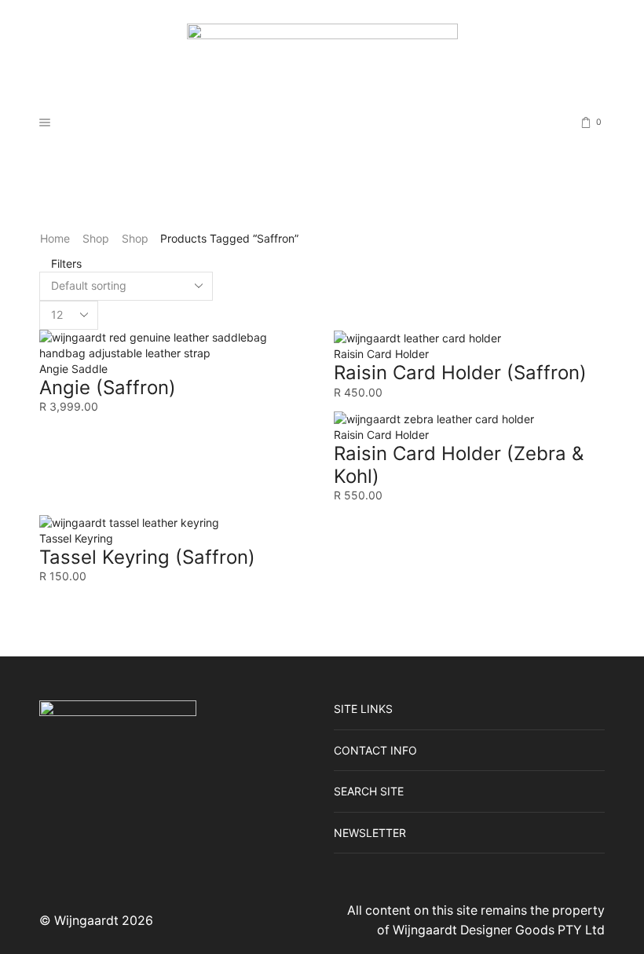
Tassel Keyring (76, 538)
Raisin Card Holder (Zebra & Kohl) (459, 465)
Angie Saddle (73, 368)
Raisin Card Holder (381, 353)
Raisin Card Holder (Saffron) (460, 372)
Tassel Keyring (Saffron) (147, 557)
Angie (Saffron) (107, 387)
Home (55, 238)
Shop (95, 238)
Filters (65, 263)
